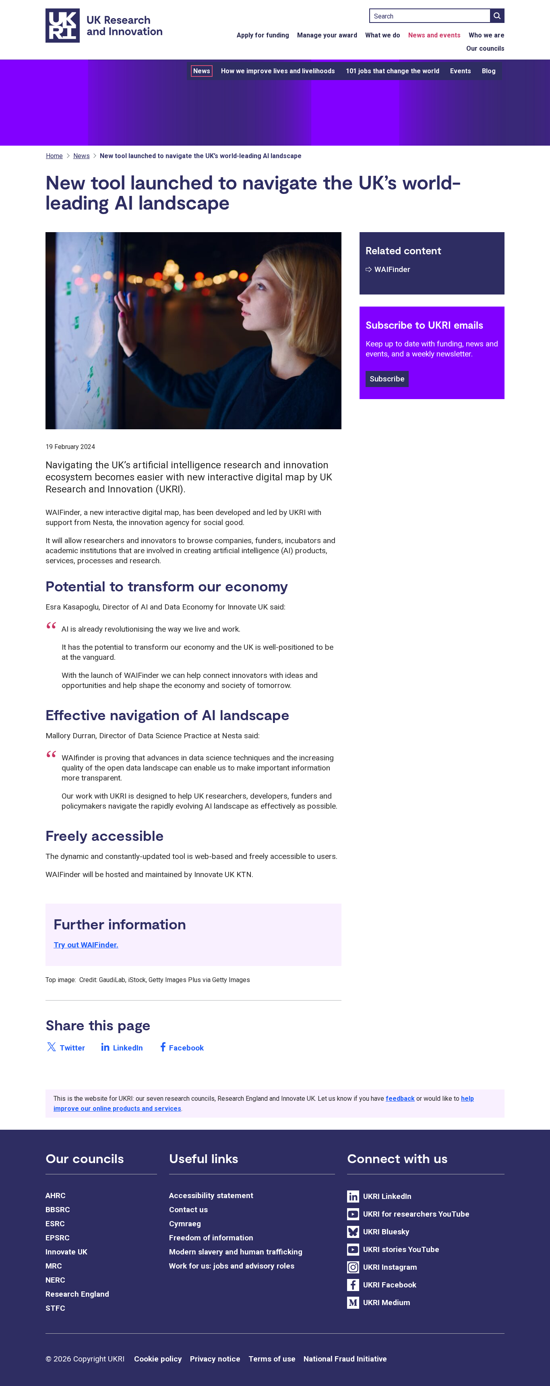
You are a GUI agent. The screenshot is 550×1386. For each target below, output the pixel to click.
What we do (382, 35)
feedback (400, 1098)
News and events (434, 35)
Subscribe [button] (387, 378)
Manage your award (327, 35)
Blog (489, 71)
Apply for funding (263, 35)
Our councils (485, 48)
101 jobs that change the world (392, 71)
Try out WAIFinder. (86, 944)
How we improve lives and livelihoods (278, 71)
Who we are (487, 35)
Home (54, 156)
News (201, 71)
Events (460, 71)
